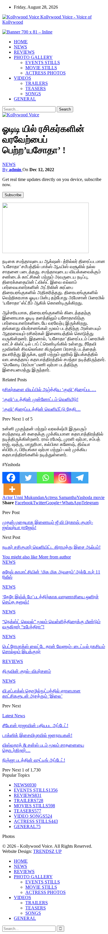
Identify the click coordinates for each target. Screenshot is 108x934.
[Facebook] (11, 477)
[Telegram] (79, 477)
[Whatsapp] (45, 477)
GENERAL (25, 98)
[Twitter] (28, 477)
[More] (12, 489)
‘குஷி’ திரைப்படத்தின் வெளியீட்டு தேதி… (41, 409)
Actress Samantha (60, 497)
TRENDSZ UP (47, 851)
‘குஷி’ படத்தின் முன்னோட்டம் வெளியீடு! (40, 399)
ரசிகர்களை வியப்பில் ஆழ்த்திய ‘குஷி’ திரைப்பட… (49, 389)
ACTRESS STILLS (36, 821)
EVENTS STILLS (42, 62)
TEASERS (35, 88)
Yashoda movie (91, 497)
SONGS (33, 93)
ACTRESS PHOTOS (45, 72)
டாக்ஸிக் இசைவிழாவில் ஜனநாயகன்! (37, 735)
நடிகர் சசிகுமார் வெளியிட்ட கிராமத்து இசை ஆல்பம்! (51, 547)
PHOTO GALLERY (33, 57)
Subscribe (13, 195)
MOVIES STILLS (34, 805)
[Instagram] (62, 477)
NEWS (20, 46)
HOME (21, 41)
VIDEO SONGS (33, 816)
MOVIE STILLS (41, 67)
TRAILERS (36, 83)
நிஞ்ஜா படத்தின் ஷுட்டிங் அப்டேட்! (33, 760)
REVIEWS (24, 52)
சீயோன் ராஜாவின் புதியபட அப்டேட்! (35, 725)
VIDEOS (22, 78)
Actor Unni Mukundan (23, 497)
